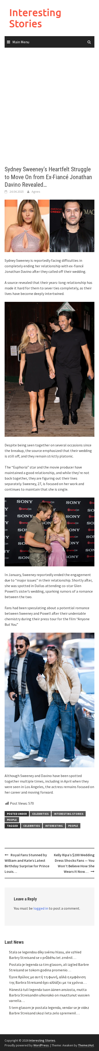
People (12, 819)
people (73, 825)
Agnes (36, 191)
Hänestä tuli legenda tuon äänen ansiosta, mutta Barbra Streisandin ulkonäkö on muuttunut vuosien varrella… (49, 995)
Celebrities (40, 813)
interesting (54, 825)
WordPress (41, 1045)
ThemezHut (86, 1045)
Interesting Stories (35, 18)
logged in (40, 908)
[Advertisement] (49, 106)
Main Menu (20, 42)
